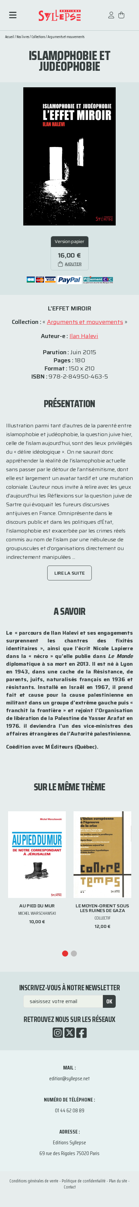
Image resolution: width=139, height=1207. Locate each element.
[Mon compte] (111, 18)
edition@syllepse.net (69, 1078)
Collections (38, 37)
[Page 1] (65, 953)
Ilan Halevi (84, 336)
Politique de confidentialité (84, 1180)
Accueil (9, 37)
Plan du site (118, 1180)
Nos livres (23, 37)
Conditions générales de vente (33, 1180)
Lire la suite (69, 573)
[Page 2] (74, 953)
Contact (70, 1186)
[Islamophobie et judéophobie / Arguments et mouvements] (69, 156)
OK (109, 1001)
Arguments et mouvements (66, 37)
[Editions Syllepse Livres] (59, 15)
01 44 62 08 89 (69, 1110)
